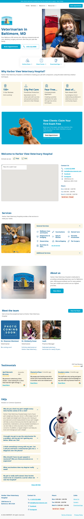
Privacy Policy (78, 515)
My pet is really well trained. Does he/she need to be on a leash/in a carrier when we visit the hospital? (19, 478)
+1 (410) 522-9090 (35, 499)
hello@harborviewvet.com (38, 503)
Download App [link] (78, 505)
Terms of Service (66, 515)
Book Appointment (75, 6)
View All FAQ (36, 485)
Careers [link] (76, 502)
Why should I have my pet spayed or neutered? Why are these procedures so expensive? (18, 459)
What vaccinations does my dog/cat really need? (18, 468)
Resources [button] (51, 6)
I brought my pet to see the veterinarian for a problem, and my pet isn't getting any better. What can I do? (19, 438)
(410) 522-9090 (31, 47)
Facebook (33, 506)
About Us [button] (42, 6)
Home (27, 6)
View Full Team (75, 311)
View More (57, 291)
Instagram (33, 509)
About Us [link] (76, 499)
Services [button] (33, 6)
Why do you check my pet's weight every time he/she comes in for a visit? (18, 410)
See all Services (56, 245)
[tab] (14, 251)
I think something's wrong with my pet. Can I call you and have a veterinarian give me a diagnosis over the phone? (19, 449)
